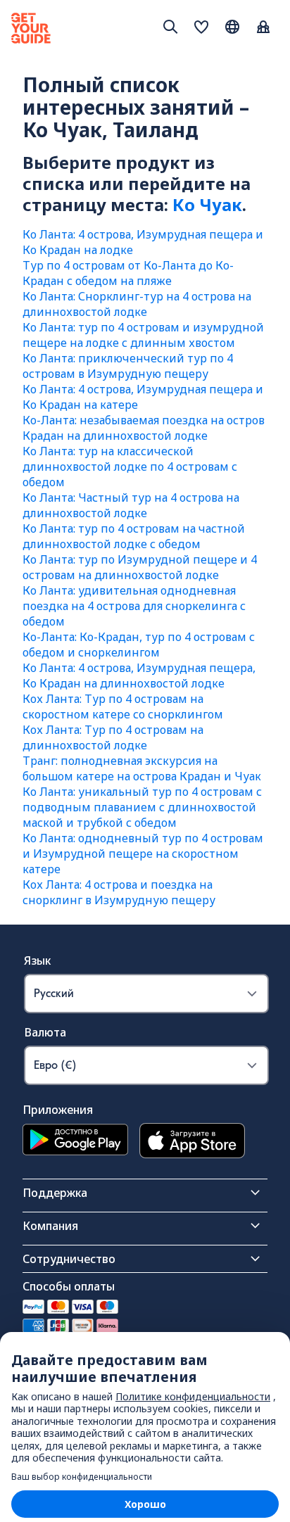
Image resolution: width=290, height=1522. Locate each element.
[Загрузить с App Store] (192, 1142)
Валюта (45, 1032)
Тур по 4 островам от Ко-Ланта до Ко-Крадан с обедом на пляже (128, 273)
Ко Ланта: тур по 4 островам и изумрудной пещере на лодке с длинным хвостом (143, 334)
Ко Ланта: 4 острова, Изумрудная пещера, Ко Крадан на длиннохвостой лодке (139, 675)
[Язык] (232, 26)
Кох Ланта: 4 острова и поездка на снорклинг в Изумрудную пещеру (119, 892)
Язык (37, 960)
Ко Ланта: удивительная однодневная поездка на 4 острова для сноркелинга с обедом (134, 606)
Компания (50, 1226)
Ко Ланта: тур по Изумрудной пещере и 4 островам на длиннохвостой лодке (140, 567)
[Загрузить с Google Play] (75, 1142)
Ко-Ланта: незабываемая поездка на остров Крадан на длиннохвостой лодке (144, 427)
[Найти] (170, 26)
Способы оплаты (69, 1286)
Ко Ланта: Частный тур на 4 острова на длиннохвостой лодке (131, 505)
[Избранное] (201, 28)
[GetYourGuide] (31, 28)
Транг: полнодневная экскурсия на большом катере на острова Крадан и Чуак (142, 768)
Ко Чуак (207, 204)
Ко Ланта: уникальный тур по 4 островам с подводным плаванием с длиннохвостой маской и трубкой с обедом (142, 807)
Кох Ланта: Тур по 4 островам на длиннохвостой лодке (113, 737)
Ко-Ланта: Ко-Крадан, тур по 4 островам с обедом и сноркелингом (139, 644)
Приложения (58, 1109)
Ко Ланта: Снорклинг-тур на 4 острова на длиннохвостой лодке (137, 303)
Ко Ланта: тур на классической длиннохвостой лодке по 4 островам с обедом (130, 466)
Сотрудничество (69, 1259)
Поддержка (55, 1192)
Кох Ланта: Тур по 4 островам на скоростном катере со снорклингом (123, 706)
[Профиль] (263, 28)
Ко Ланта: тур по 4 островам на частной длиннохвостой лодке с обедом (134, 536)
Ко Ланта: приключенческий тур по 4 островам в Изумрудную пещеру (128, 365)
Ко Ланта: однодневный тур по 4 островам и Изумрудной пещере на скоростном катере (143, 853)
